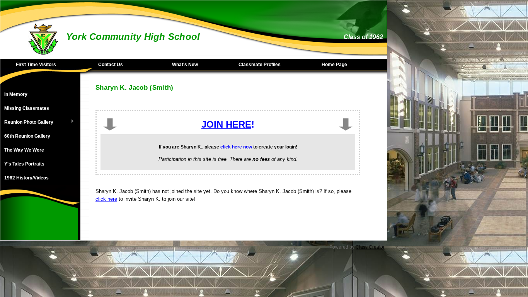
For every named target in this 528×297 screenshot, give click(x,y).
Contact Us (110, 64)
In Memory (15, 94)
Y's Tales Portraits (24, 164)
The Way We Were (24, 150)
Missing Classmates (26, 108)
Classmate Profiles (259, 64)
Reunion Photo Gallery (26, 122)
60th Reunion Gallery (27, 136)
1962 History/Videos (26, 178)
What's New (185, 64)
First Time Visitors (36, 64)
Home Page (334, 64)
